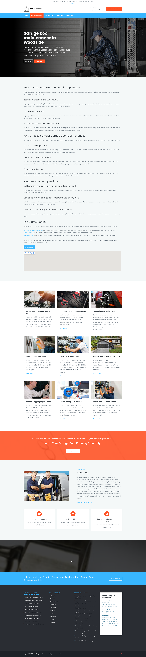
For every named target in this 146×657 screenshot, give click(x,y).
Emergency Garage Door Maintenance (34, 624)
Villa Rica (52, 622)
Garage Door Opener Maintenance (33, 612)
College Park (53, 596)
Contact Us (72, 3)
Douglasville (53, 616)
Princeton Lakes (54, 602)
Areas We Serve (36, 15)
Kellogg (52, 613)
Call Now (28, 61)
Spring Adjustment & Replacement (33, 600)
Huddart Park (27, 233)
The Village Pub (28, 235)
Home (26, 15)
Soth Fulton (53, 607)
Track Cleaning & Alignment (32, 603)
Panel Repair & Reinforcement (32, 621)
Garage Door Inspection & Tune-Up (34, 597)
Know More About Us (83, 502)
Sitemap (61, 654)
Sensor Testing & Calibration (32, 618)
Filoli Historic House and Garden (33, 230)
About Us (60, 15)
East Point (52, 599)
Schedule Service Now (114, 9)
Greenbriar (53, 610)
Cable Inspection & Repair (31, 609)
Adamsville (53, 604)
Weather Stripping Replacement (33, 615)
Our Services (49, 15)
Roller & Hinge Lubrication (31, 606)
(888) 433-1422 (97, 9)
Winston (52, 619)
